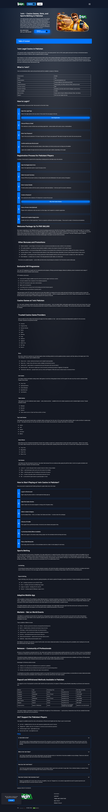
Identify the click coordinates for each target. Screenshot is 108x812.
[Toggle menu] (89, 4)
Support (56, 796)
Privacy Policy (58, 803)
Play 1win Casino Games (56, 201)
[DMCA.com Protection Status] (36, 808)
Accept (11, 800)
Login (39, 4)
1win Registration (55, 117)
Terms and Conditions (60, 798)
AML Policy (57, 800)
